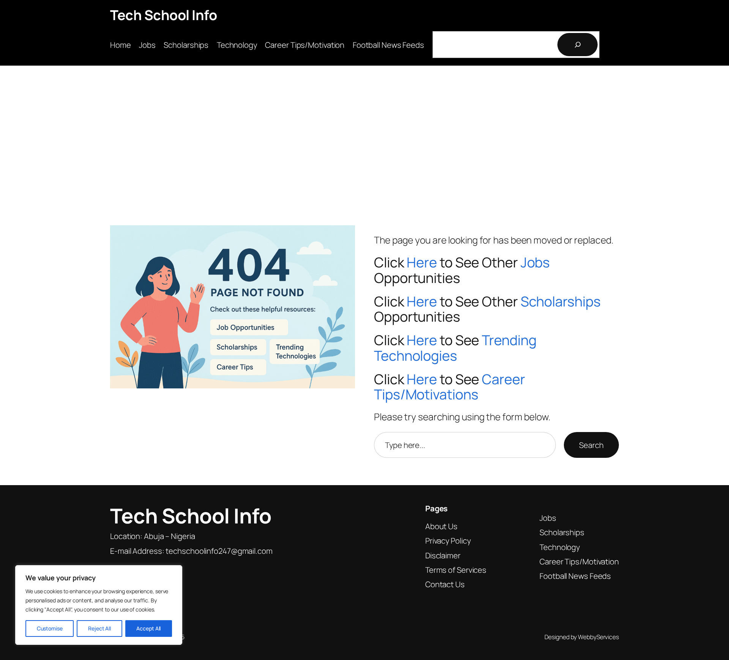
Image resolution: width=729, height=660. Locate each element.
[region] (98, 605)
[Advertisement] (364, 132)
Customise (50, 628)
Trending (509, 340)
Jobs (535, 262)
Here (422, 262)
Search (591, 445)
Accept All (148, 628)
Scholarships (561, 301)
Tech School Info (163, 15)
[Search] (577, 44)
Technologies (415, 355)
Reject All (99, 628)
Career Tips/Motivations (449, 387)
